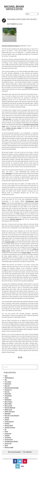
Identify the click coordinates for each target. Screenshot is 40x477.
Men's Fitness (8, 402)
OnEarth (7, 417)
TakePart (7, 435)
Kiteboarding (8, 399)
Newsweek (7, 413)
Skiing (6, 431)
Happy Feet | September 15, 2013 (21, 357)
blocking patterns (26, 252)
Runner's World (9, 425)
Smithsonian (8, 433)
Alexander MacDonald (15, 219)
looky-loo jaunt (29, 87)
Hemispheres (8, 395)
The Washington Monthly (11, 441)
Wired (6, 445)
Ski (5, 429)
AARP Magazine (9, 378)
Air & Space (8, 382)
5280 (6, 376)
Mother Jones (8, 409)
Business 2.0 (8, 390)
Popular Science (9, 421)
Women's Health (9, 447)
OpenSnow (8, 173)
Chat (4, 20)
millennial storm (7, 119)
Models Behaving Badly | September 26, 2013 (19, 357)
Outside (7, 419)
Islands (7, 397)
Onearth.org (17, 45)
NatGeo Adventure (10, 411)
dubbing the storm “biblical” (14, 128)
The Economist (9, 439)
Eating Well (8, 394)
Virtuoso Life (8, 443)
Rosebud (7, 423)
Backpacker (8, 384)
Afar (6, 380)
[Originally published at (8, 45)
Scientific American (10, 427)
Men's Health (8, 403)
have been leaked (9, 242)
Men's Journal (8, 405)
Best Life (7, 386)
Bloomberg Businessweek (12, 388)
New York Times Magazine (12, 415)
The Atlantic (8, 437)
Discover (7, 392)
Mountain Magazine (10, 407)
